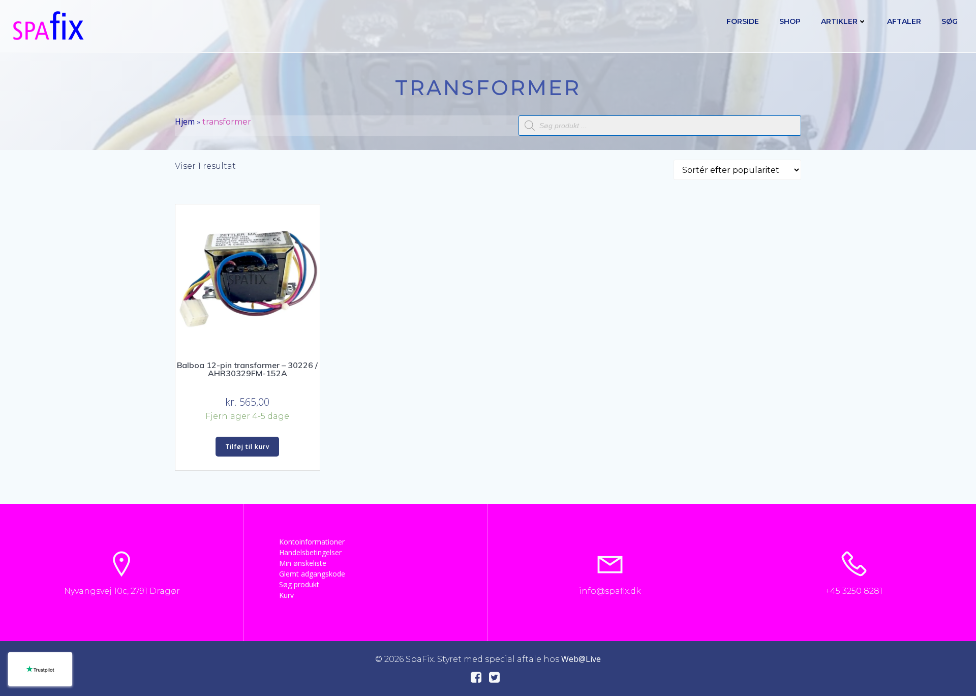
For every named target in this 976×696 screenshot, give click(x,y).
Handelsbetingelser (310, 552)
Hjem (185, 121)
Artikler (839, 21)
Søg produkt (299, 584)
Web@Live (581, 658)
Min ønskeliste (302, 563)
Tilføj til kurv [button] (247, 446)
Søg (949, 21)
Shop (790, 21)
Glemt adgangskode (312, 574)
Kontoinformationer (312, 542)
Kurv (286, 595)
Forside (742, 21)
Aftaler (904, 21)
